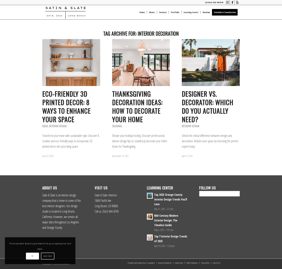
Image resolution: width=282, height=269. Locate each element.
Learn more (47, 256)
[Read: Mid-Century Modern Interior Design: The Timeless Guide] (150, 217)
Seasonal (117, 126)
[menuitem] (142, 12)
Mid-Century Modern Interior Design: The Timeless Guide (166, 220)
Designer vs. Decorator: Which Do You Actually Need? (207, 106)
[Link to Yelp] (237, 2)
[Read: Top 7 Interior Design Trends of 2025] (150, 237)
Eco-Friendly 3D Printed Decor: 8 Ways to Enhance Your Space (66, 106)
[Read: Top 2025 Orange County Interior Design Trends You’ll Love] (150, 196)
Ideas (45, 126)
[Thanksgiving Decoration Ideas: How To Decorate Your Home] (141, 62)
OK (32, 256)
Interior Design (58, 126)
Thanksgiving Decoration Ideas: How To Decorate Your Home (137, 106)
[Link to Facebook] (232, 2)
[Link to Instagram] (227, 2)
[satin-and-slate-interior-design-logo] (65, 12)
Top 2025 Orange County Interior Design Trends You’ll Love (170, 199)
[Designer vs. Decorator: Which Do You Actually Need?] (211, 62)
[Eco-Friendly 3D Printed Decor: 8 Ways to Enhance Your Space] (71, 62)
